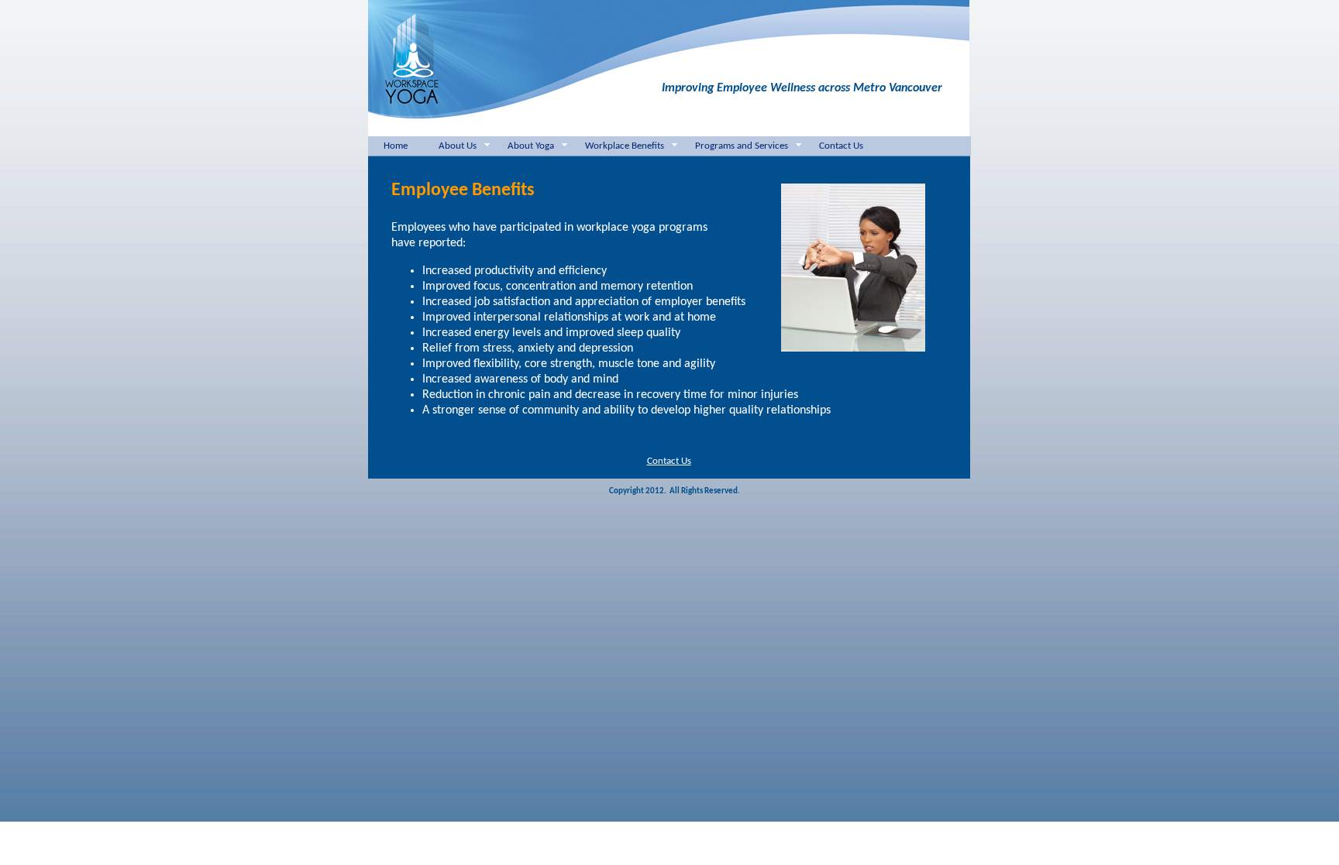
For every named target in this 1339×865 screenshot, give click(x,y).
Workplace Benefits (624, 146)
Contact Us (841, 146)
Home (396, 146)
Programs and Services (741, 146)
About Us (458, 146)
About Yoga (531, 146)
